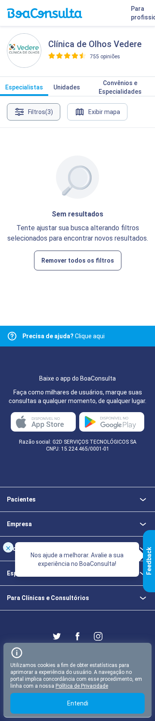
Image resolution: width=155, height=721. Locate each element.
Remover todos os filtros (77, 260)
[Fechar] (8, 547)
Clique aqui (63, 336)
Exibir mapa (104, 111)
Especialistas (24, 87)
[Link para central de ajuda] (12, 336)
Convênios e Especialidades (120, 87)
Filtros (40, 111)
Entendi (77, 703)
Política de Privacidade (82, 686)
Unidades (66, 87)
